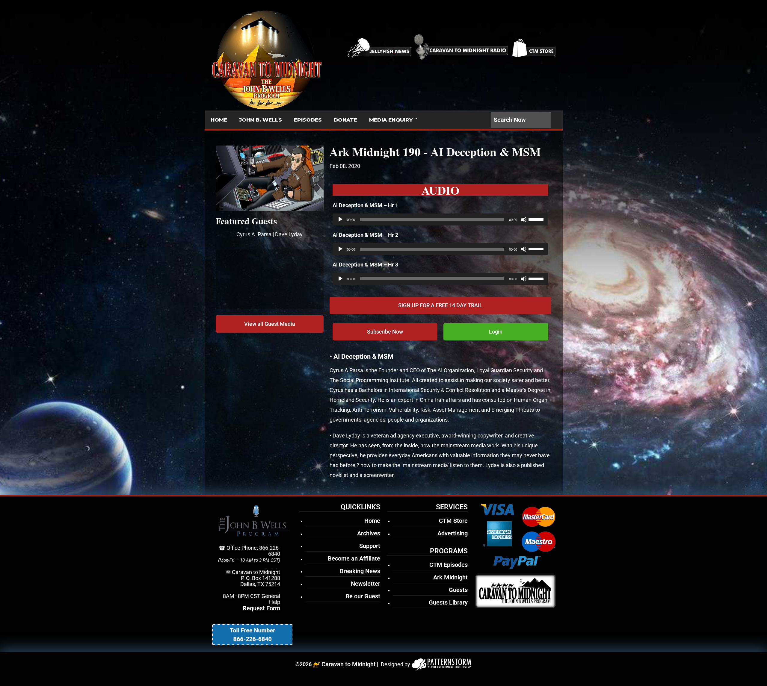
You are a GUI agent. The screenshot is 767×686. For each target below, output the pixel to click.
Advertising (452, 533)
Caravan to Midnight (348, 664)
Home (372, 520)
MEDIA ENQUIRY (391, 120)
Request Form (261, 608)
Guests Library (448, 602)
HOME (219, 120)
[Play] (340, 219)
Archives (368, 533)
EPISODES (308, 120)
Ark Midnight (450, 577)
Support (369, 545)
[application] (440, 219)
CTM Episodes (448, 564)
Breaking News (360, 571)
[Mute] (524, 219)
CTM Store (453, 520)
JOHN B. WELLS (260, 120)
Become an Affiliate (354, 558)
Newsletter (365, 583)
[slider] (537, 218)
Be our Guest (362, 596)
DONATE (345, 120)
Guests (458, 589)
